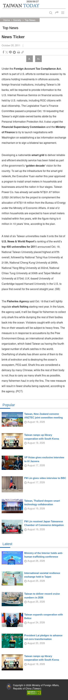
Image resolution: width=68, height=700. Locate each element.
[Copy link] (22, 52)
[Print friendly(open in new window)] (18, 52)
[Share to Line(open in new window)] (10, 52)
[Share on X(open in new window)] (6, 52)
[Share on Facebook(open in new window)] (3, 52)
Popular (8, 405)
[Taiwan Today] (21, 5)
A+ (38, 58)
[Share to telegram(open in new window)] (14, 52)
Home (6, 20)
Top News (30, 20)
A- (29, 58)
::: (3, 1)
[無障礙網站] (34, 692)
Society (17, 20)
